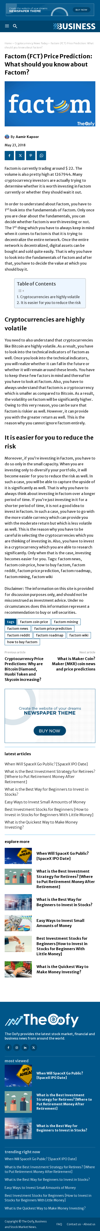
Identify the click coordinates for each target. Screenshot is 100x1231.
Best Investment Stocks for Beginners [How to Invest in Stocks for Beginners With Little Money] (48, 1197)
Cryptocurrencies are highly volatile (50, 297)
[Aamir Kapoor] (8, 137)
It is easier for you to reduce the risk (51, 303)
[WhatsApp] (41, 155)
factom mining (66, 622)
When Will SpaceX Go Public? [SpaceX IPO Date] (46, 764)
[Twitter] (20, 155)
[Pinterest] (30, 155)
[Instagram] (16, 1047)
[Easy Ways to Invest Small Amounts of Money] (18, 923)
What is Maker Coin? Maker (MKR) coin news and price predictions (73, 663)
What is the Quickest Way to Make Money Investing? (45, 1208)
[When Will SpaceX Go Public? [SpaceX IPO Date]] (18, 856)
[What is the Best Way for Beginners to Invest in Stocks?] (18, 902)
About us (89, 1224)
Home (8, 43)
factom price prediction (53, 628)
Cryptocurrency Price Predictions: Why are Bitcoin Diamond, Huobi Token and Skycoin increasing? (24, 669)
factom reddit (18, 635)
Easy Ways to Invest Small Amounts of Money (45, 802)
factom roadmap (49, 635)
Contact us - (75, 1224)
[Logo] (72, 26)
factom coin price (34, 622)
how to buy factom (22, 642)
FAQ (59, 1224)
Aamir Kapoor (27, 137)
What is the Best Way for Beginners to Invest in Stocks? (62, 1128)
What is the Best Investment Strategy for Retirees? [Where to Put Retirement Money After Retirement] (50, 776)
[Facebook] (9, 155)
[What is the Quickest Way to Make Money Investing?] (18, 969)
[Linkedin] (25, 1047)
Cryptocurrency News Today (31, 43)
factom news (17, 628)
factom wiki (78, 635)
